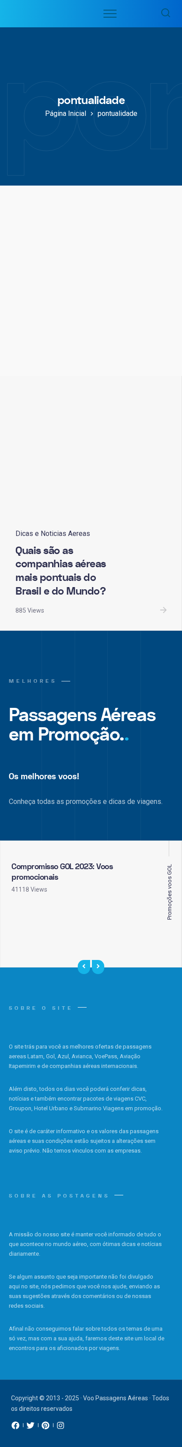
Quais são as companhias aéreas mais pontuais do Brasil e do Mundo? (60, 571)
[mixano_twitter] (30, 1427)
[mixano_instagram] (60, 1427)
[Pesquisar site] (163, 13)
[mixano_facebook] (15, 1427)
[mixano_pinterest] (45, 1427)
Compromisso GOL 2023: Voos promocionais (62, 871)
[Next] (98, 967)
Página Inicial (65, 113)
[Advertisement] (91, 281)
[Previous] (84, 967)
